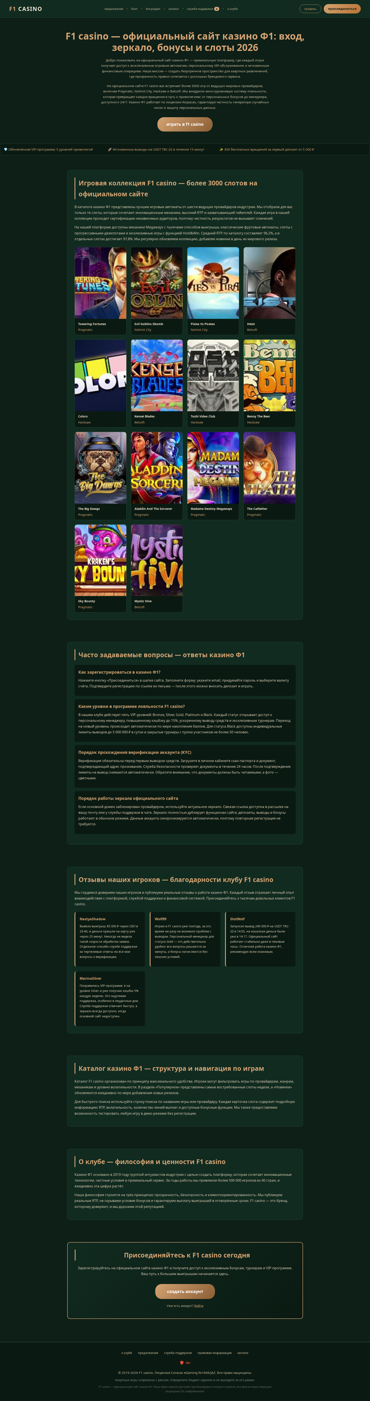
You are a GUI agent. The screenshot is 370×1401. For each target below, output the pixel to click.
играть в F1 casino (185, 124)
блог (134, 9)
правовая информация (215, 1353)
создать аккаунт (185, 1291)
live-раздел (153, 9)
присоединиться (342, 8)
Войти (198, 1306)
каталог (174, 9)
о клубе (232, 9)
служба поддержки (202, 9)
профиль (310, 9)
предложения (113, 9)
